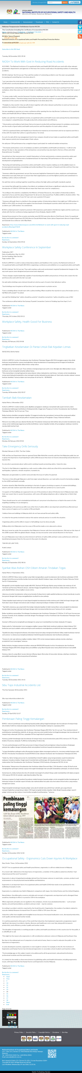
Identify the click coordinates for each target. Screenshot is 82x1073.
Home (5, 22)
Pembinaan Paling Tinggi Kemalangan (23, 719)
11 (7, 985)
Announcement (28, 22)
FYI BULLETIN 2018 (34, 32)
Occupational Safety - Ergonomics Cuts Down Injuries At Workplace (39, 858)
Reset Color (11, 1017)
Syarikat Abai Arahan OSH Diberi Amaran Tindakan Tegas (34, 568)
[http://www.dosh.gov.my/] (47, 1038)
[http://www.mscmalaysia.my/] (35, 1038)
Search (65, 2)
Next (8, 1002)
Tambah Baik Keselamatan (17, 397)
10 (7, 983)
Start (8, 977)
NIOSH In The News (17, 231)
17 (7, 998)
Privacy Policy (18, 1032)
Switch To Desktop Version (41, 1072)
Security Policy (31, 1032)
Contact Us (55, 22)
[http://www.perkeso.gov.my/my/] (53, 1038)
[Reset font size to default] (12, 1024)
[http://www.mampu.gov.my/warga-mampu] (58, 1038)
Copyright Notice (44, 1032)
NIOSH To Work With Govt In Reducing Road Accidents (33, 61)
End (7, 1004)
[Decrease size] (15, 1024)
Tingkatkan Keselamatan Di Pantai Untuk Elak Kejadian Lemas (36, 347)
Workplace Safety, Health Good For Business (27, 321)
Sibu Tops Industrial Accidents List (21, 685)
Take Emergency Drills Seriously (20, 446)
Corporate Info (15, 22)
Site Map (65, 1032)
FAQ (47, 22)
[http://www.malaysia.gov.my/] (23, 1038)
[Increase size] (9, 1024)
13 (7, 989)
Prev (8, 979)
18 (7, 1000)
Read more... (6, 240)
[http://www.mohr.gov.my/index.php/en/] (41, 1038)
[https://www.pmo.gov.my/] (29, 1038)
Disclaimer (55, 1032)
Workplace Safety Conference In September (26, 247)
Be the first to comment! (10, 237)
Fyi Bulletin (21, 32)
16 (7, 996)
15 (7, 994)
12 (7, 987)
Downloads (39, 22)
